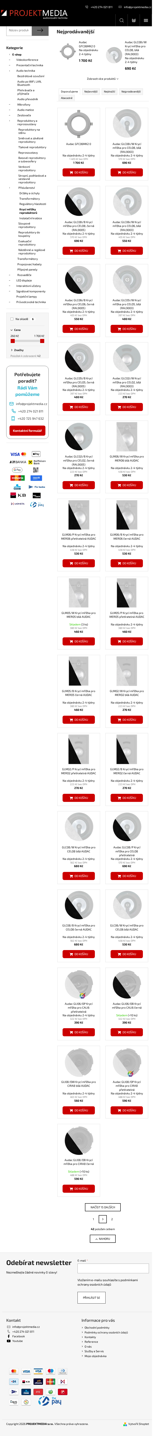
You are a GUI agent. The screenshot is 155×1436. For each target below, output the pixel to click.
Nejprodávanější (131, 91)
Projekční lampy (26, 296)
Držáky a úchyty (29, 193)
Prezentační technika (29, 65)
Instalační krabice (30, 218)
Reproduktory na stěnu (29, 131)
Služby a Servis (94, 1351)
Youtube (17, 1341)
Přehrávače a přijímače (26, 91)
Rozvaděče (24, 275)
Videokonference (27, 59)
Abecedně (66, 98)
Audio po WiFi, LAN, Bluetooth (29, 83)
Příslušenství (26, 187)
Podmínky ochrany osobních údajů (106, 1332)
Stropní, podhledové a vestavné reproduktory (32, 179)
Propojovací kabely (29, 264)
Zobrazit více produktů (101, 78)
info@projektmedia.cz (137, 7)
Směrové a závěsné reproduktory (30, 139)
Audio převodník (27, 99)
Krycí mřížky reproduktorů (28, 211)
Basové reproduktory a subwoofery (32, 159)
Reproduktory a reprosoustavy (27, 122)
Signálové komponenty (30, 291)
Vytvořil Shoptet (138, 1424)
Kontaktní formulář (27, 430)
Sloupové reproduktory (27, 225)
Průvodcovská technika (31, 302)
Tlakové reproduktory (32, 147)
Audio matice (25, 109)
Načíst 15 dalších (103, 1207)
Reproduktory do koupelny (29, 234)
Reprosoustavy (28, 152)
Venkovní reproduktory (27, 168)
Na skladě (25, 319)
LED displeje (24, 280)
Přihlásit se (91, 1297)
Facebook (18, 1336)
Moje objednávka (96, 1356)
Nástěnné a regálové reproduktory (31, 251)
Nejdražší (109, 91)
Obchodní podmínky (97, 1327)
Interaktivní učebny (28, 285)
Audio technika (25, 70)
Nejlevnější (90, 91)
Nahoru (104, 1238)
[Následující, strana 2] (103, 1219)
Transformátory (29, 198)
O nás (88, 1346)
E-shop (16, 54)
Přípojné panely (27, 269)
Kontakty (90, 1337)
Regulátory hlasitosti (32, 204)
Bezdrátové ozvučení (30, 76)
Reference (91, 1341)
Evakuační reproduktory (27, 242)
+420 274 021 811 (102, 7)
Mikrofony (23, 104)
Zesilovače (24, 115)
